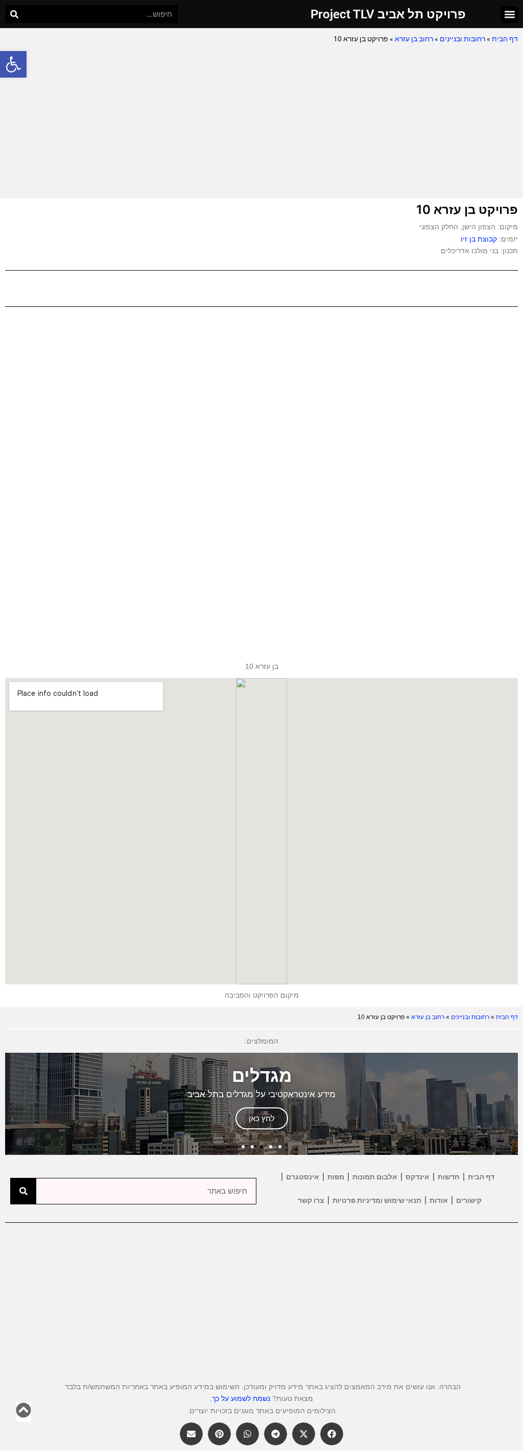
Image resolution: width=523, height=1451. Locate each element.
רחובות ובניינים (462, 39)
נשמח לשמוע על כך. (240, 1398)
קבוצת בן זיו (479, 239)
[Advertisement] (261, 122)
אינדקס (418, 1177)
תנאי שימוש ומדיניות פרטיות (376, 1200)
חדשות (449, 1177)
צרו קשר (311, 1200)
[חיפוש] (14, 14)
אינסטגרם (302, 1177)
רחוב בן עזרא (414, 39)
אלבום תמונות (374, 1177)
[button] (13, 64)
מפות (335, 1177)
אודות (439, 1200)
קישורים (469, 1200)
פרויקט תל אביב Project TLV (388, 14)
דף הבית (505, 39)
